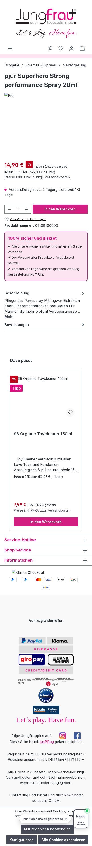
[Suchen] (50, 48)
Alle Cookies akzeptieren (63, 840)
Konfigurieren (21, 840)
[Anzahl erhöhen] (26, 209)
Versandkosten (18, 777)
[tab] (44, 304)
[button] (45, 819)
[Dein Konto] (71, 48)
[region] (46, 132)
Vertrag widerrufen (46, 620)
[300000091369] (46, 132)
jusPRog (47, 741)
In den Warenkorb (60, 209)
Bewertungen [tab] (16, 324)
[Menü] (9, 48)
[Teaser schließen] (66, 819)
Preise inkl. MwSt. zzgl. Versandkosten (37, 177)
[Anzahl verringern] (9, 209)
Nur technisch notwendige (47, 829)
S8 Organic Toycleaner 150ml (43, 433)
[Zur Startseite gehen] (46, 22)
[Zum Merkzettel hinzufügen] (70, 412)
